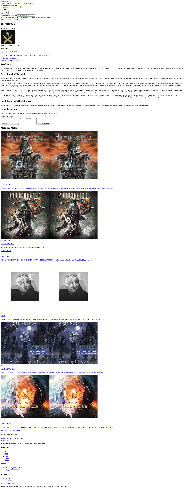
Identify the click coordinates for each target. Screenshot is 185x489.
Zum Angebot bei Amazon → (10, 58)
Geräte (26, 3)
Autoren (7, 471)
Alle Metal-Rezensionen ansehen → (12, 430)
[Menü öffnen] (5, 9)
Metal (11, 19)
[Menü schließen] (7, 12)
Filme (7, 3)
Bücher (3, 3)
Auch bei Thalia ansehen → (9, 60)
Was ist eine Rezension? (12, 469)
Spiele (16, 3)
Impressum (8, 478)
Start (2, 19)
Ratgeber (31, 3)
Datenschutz (8, 480)
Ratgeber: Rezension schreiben (14, 467)
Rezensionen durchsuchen (9, 5)
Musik (11, 3)
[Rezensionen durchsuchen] (2, 10)
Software (21, 3)
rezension (5, 1)
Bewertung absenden (43, 123)
